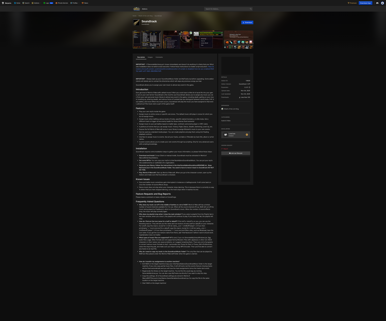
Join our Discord (236, 153)
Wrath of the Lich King (231, 109)
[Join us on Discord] (377, 3)
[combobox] (228, 9)
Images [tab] (150, 57)
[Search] (251, 9)
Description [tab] (141, 57)
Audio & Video (225, 120)
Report (226, 149)
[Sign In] (382, 3)
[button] (36, 3)
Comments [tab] (159, 57)
